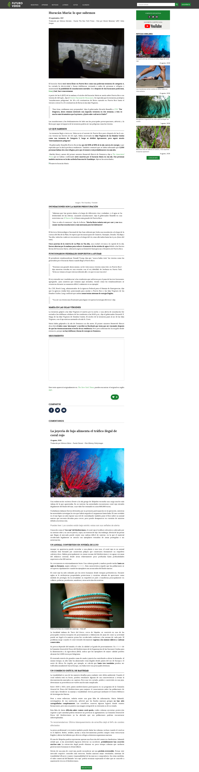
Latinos (65, 5)
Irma (50, 91)
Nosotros (34, 5)
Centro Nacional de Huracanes (81, 98)
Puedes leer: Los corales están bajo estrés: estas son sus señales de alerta (85, 525)
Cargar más (153, 158)
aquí (50, 390)
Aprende (45, 5)
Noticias (55, 5)
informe (119, 646)
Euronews (80, 566)
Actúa (75, 5)
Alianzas (85, 5)
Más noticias (86, 768)
